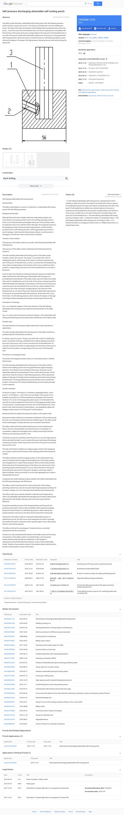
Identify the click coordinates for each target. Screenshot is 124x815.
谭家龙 (100, 38)
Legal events (95, 90)
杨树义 (95, 38)
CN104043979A (9, 671)
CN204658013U (9, 724)
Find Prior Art (101, 28)
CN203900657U (9, 680)
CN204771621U (9, 715)
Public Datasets (59, 812)
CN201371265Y (9, 658)
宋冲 (86, 38)
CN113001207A (9, 591)
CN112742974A (9, 585)
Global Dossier (102, 96)
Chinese (94, 34)
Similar (113, 28)
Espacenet (92, 96)
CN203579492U (9, 641)
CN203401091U (9, 698)
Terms (70, 812)
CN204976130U (9, 628)
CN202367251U (9, 706)
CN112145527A (9, 578)
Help (90, 812)
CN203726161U (9, 663)
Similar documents (106, 90)
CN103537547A (9, 564)
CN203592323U (9, 654)
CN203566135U (9, 623)
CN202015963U (9, 645)
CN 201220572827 (10, 746)
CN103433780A (9, 684)
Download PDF (86, 28)
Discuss (110, 96)
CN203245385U (9, 632)
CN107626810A (9, 573)
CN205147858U (9, 711)
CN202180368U (9, 649)
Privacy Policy (80, 812)
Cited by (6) (86, 90)
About (34, 812)
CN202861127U (9, 619)
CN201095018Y (9, 636)
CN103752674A (9, 569)
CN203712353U (9, 676)
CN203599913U (9, 702)
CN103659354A (9, 693)
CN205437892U (9, 667)
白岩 (90, 38)
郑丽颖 (106, 38)
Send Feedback (45, 812)
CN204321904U (9, 689)
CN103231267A (9, 719)
